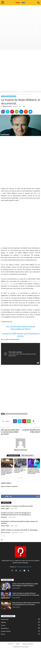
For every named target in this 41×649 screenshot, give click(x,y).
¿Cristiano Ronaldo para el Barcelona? (31, 431)
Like (37, 496)
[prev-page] (19, 478)
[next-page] (22, 478)
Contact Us (10, 644)
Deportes (3, 622)
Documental (9, 413)
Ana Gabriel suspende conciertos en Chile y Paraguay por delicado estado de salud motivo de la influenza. (34, 471)
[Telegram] (30, 112)
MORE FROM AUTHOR (27, 455)
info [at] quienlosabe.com (24, 567)
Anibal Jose (4, 517)
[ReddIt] (26, 112)
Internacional (4, 619)
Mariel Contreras (7, 106)
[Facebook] (3, 112)
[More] (33, 421)
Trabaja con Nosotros (27, 644)
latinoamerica (5, 628)
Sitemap (18, 644)
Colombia (17, 467)
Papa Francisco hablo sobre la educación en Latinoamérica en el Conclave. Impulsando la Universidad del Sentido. (7, 471)
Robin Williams (23, 413)
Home (2, 94)
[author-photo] (20, 443)
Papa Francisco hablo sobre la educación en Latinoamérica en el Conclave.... (26, 603)
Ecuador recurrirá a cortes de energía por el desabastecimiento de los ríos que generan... (16, 514)
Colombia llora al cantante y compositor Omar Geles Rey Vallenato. (20, 470)
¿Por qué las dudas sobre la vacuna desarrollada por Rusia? (10, 432)
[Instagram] (17, 571)
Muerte (16, 413)
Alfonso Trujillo (5, 508)
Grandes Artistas (11, 96)
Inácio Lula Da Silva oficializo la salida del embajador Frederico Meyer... (25, 584)
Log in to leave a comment (9, 486)
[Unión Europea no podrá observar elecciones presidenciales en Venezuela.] (6, 596)
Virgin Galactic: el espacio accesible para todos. (17, 506)
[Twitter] (8, 112)
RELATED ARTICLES (13, 455)
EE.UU (3, 634)
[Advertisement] (20, 26)
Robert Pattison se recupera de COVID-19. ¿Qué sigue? (19, 530)
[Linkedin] (21, 112)
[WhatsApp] (17, 112)
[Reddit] (21, 571)
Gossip (7, 94)
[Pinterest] (12, 112)
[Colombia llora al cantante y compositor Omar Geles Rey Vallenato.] (20, 463)
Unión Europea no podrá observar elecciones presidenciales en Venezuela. (25, 594)
